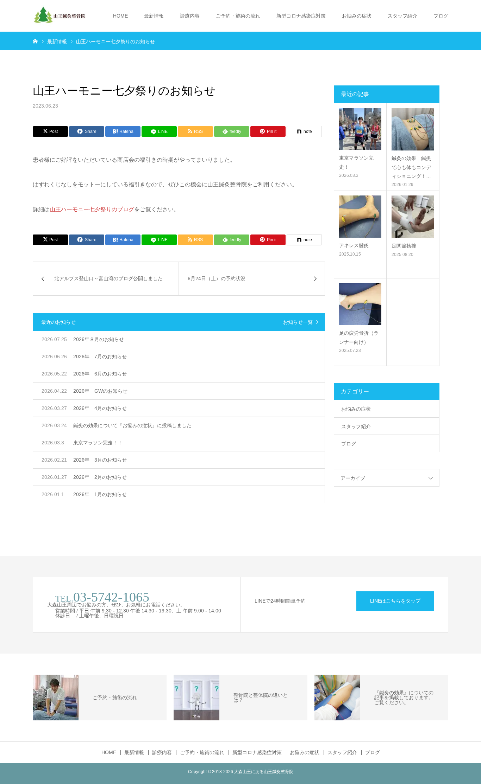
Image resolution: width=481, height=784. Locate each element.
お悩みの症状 (356, 16)
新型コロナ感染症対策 (301, 16)
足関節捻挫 (404, 246)
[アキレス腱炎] (360, 216)
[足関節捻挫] (413, 216)
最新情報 (154, 16)
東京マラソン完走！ (356, 162)
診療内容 (190, 16)
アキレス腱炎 (354, 245)
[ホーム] (35, 41)
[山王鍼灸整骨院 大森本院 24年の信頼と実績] (59, 15)
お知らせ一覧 (298, 322)
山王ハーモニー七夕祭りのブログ (92, 209)
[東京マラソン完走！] (360, 129)
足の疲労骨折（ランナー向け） (359, 337)
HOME (120, 16)
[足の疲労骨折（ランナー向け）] (360, 304)
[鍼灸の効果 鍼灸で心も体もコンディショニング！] (413, 129)
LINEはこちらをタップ (395, 601)
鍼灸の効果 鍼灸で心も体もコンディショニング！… (411, 167)
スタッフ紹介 (402, 16)
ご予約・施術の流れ (238, 16)
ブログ (440, 16)
